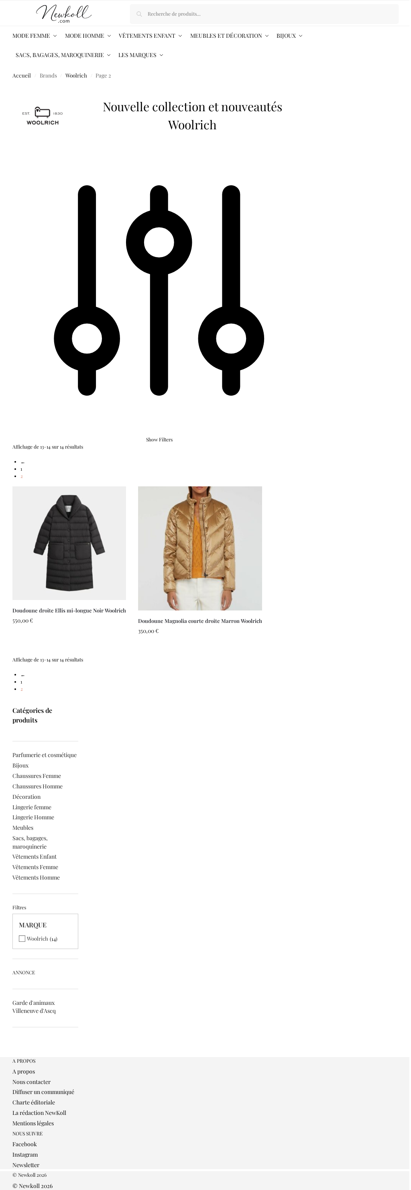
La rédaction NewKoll (39, 1113)
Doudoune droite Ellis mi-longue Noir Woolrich (69, 610)
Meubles (22, 827)
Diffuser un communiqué (43, 1092)
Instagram (25, 1154)
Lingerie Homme (33, 817)
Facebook (24, 1144)
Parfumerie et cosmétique (44, 755)
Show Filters (159, 439)
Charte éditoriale (33, 1102)
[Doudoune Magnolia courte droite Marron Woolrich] (200, 548)
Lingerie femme (31, 807)
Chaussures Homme (37, 786)
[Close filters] (14, 1053)
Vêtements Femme (35, 867)
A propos (23, 1071)
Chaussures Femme (36, 776)
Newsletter (25, 1165)
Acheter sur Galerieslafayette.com (69, 648)
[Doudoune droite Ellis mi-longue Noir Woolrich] (69, 543)
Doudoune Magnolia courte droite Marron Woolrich (200, 620)
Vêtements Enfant (34, 856)
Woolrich (76, 75)
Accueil (21, 75)
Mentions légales (33, 1123)
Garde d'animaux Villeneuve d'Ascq (34, 1006)
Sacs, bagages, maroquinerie (30, 842)
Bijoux (20, 765)
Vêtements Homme (36, 877)
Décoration (26, 796)
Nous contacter (31, 1082)
